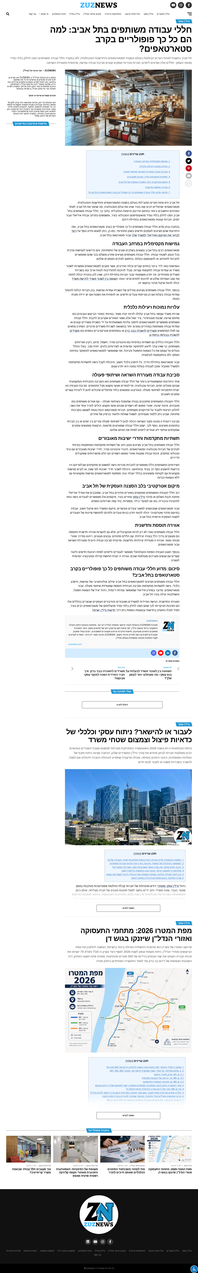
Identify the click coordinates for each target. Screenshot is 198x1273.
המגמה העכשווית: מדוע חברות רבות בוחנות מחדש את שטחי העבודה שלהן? (145, 860)
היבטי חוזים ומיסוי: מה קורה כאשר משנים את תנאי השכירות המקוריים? (148, 867)
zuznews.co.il (75, 644)
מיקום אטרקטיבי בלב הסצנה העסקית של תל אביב (144, 182)
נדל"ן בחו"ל (74, 14)
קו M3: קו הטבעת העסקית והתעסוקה (163, 1081)
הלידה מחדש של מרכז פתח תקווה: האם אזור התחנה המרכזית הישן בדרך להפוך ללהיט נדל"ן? (137, 1092)
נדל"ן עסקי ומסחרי (168, 886)
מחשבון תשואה (47, 1250)
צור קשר (32, 14)
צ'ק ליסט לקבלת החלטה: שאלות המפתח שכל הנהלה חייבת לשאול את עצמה (145, 874)
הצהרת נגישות (30, 1250)
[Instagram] (153, 653)
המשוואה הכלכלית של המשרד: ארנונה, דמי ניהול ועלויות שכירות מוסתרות (147, 863)
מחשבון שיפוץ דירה (66, 1250)
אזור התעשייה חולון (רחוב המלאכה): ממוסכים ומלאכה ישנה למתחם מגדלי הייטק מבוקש (139, 1085)
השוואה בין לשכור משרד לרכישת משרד (95, 278)
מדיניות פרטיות (13, 1250)
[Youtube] (161, 653)
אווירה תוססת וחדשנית (157, 187)
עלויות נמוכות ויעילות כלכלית (154, 166)
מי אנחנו (44, 14)
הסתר (125, 154)
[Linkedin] (168, 653)
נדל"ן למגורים (163, 14)
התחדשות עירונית (113, 14)
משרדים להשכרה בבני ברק (141, 330)
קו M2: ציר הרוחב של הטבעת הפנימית (163, 1078)
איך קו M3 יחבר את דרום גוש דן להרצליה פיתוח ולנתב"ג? (155, 1089)
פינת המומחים (59, 14)
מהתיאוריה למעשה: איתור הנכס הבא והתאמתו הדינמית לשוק (153, 870)
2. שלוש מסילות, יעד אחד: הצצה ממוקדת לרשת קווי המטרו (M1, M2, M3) (147, 1070)
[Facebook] (175, 653)
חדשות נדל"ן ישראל (103, 610)
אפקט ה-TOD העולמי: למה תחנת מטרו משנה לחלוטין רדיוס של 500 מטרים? (145, 1067)
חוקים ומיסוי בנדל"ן (92, 14)
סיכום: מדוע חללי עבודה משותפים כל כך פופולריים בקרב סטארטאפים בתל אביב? (129, 192)
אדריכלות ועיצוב (132, 14)
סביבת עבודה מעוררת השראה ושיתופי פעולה (146, 171)
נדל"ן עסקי (148, 14)
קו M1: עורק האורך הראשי (169, 1074)
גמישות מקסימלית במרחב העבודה (152, 161)
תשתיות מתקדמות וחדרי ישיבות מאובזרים (148, 176)
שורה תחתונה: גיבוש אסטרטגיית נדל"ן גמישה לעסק (157, 878)
